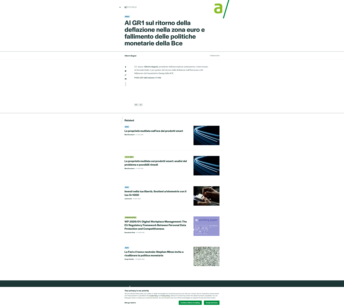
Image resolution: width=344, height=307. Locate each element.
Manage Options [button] (130, 303)
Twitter (126, 71)
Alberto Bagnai (130, 55)
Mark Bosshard (129, 135)
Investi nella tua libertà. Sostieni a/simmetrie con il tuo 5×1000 (155, 193)
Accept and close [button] (212, 303)
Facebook (126, 67)
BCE (136, 104)
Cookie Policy (153, 295)
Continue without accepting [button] (190, 303)
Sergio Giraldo (129, 259)
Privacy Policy (165, 295)
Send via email (126, 79)
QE (141, 104)
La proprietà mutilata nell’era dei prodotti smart (154, 131)
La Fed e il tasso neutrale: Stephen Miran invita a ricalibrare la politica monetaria (154, 253)
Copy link (126, 75)
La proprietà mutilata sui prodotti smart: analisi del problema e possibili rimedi (156, 162)
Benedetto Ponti (130, 232)
